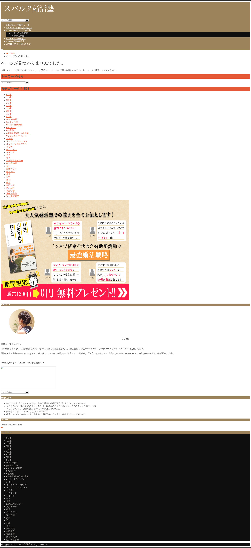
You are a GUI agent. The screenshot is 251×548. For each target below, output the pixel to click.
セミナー (10, 147)
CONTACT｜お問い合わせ (18, 44)
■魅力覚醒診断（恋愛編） (18, 133)
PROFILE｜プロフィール (18, 25)
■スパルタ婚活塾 (14, 125)
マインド (10, 152)
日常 (8, 177)
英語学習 (10, 191)
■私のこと (11, 127)
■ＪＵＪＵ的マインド (16, 136)
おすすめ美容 (18, 36)
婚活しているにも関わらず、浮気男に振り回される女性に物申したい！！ (45, 414)
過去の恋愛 (11, 193)
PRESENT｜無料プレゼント (19, 28)
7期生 (9, 114)
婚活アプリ (11, 169)
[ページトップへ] (2, 427)
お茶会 (9, 138)
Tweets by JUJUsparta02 (11, 425)
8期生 (9, 116)
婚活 (8, 166)
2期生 (9, 100)
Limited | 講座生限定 (15, 41)
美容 (8, 182)
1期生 (9, 97)
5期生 (9, 108)
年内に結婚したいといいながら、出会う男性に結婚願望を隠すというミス (45, 403)
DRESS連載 (11, 119)
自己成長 (10, 185)
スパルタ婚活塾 (23, 544)
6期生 (9, 111)
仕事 (8, 158)
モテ (8, 155)
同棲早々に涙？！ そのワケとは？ (27, 411)
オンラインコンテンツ (16, 141)
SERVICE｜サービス (15, 39)
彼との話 (10, 171)
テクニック (11, 149)
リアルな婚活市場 (20, 33)
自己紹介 (10, 188)
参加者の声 (11, 163)
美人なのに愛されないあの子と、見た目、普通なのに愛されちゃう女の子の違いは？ (51, 406)
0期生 (9, 95)
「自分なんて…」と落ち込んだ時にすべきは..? (33, 409)
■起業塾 (10, 130)
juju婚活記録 (12, 122)
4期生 (9, 105)
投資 (8, 174)
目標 (8, 180)
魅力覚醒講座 (12, 196)
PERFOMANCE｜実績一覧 (18, 30)
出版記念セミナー (14, 160)
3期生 (9, 103)
